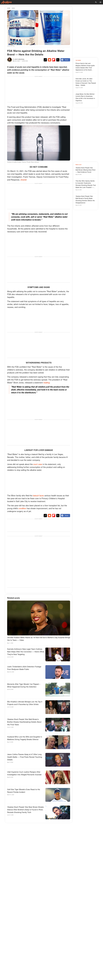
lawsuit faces (38, 495)
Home (8, 8)
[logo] (6, 2)
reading (46, 382)
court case (38, 464)
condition (22, 508)
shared (23, 179)
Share (66, 60)
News (13, 8)
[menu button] (100, 2)
